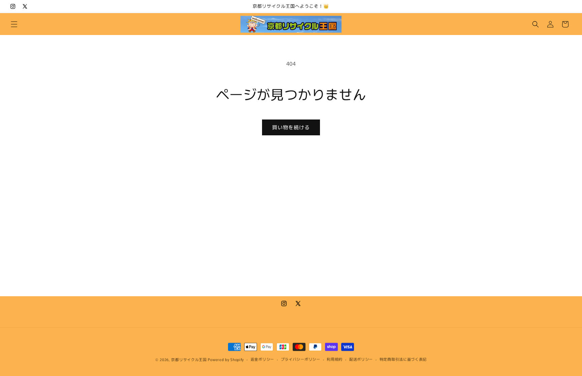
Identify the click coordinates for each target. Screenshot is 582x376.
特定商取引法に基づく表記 (403, 359)
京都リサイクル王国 (188, 359)
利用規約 (335, 359)
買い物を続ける (291, 127)
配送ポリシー (361, 359)
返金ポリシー (262, 359)
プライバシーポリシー (300, 359)
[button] (14, 24)
